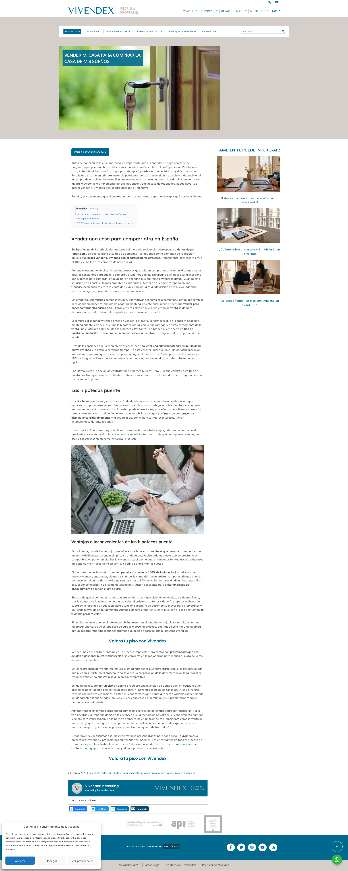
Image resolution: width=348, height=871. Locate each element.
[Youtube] (262, 847)
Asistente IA (72, 31)
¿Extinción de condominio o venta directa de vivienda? (249, 200)
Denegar (51, 861)
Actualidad (94, 31)
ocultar (93, 208)
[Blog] (273, 847)
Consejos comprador (182, 31)
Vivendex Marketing (102, 786)
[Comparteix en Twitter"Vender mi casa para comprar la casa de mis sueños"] (100, 808)
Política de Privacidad (181, 865)
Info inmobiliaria (118, 31)
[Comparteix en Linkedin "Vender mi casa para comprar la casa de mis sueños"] (120, 808)
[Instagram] (252, 847)
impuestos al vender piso (143, 773)
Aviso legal (152, 865)
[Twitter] (241, 847)
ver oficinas (171, 846)
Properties (209, 31)
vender (162, 773)
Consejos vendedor (149, 31)
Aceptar (20, 861)
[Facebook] (231, 847)
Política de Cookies (215, 865)
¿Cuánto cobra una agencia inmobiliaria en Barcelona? (249, 251)
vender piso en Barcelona (181, 773)
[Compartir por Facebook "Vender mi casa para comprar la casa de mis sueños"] (78, 808)
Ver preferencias (82, 861)
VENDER (188, 11)
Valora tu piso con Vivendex (137, 641)
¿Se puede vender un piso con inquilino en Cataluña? (249, 302)
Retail (225, 11)
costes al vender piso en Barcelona (108, 773)
